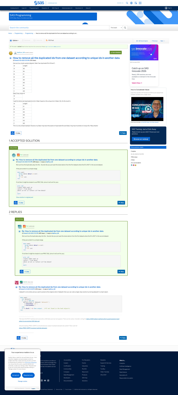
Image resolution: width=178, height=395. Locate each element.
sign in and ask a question (53, 46)
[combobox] (68, 27)
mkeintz (25, 282)
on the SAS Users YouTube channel (149, 122)
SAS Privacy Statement (31, 362)
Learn (23, 8)
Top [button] (13, 348)
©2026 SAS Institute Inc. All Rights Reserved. (86, 389)
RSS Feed (51, 40)
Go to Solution (116, 52)
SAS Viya (54, 8)
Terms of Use (59, 389)
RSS (48, 380)
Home (10, 33)
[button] (11, 58)
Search (127, 3)
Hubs (87, 8)
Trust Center (68, 389)
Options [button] (15, 40)
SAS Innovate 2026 (135, 62)
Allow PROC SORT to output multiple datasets (33, 328)
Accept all (15, 375)
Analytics (44, 8)
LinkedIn (42, 380)
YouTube (45, 380)
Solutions (78, 8)
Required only (28, 375)
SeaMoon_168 (21, 52)
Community (13, 8)
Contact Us (136, 3)
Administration (66, 8)
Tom (21, 155)
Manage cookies (22, 381)
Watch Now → (137, 83)
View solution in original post (24, 197)
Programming (33, 8)
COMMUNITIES (52, 3)
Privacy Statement (48, 389)
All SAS (119, 3)
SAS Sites (140, 3)
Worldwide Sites (131, 3)
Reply (124, 133)
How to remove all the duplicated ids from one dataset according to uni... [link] (56, 33)
